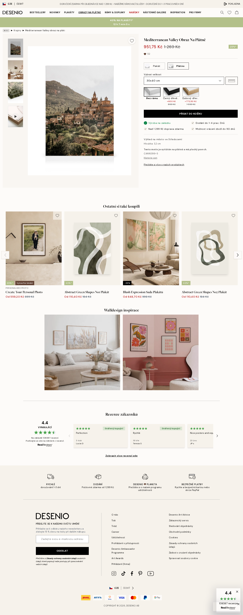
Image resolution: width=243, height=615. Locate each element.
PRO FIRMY (195, 12)
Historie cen (150, 157)
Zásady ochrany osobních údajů (61, 558)
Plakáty (69, 12)
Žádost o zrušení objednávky (185, 552)
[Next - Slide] (240, 96)
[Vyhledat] (222, 12)
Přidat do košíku (190, 113)
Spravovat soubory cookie (183, 558)
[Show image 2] (15, 69)
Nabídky (134, 12)
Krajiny (17, 30)
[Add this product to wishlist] (132, 40)
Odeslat (62, 550)
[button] (231, 81)
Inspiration (177, 12)
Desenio (131, 605)
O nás (115, 514)
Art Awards (118, 558)
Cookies (173, 537)
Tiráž (114, 526)
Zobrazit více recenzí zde (121, 455)
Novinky (55, 12)
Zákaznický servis (179, 520)
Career (115, 531)
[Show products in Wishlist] (229, 13)
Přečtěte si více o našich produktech (164, 164)
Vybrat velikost (152, 74)
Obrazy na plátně (89, 12)
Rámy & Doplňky (115, 12)
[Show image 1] (15, 48)
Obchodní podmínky (180, 531)
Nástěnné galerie (154, 12)
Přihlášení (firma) (121, 564)
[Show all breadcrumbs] (6, 30)
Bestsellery (38, 12)
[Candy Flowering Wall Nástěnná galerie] (161, 352)
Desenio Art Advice (179, 514)
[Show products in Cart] (236, 13)
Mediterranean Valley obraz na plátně (45, 30)
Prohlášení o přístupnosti (125, 543)
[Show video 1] (15, 116)
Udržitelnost (118, 537)
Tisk (114, 520)
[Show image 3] (15, 92)
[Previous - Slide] (141, 96)
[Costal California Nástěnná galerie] (82, 352)
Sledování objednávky (181, 526)
